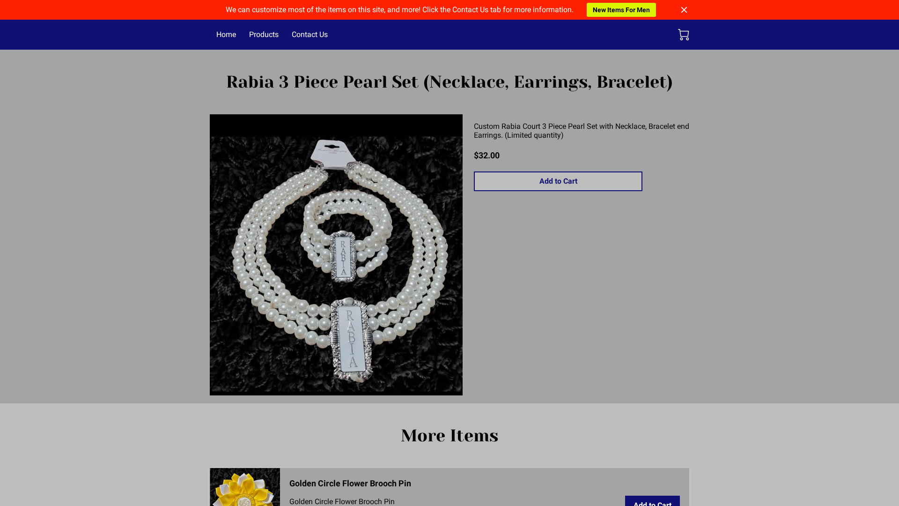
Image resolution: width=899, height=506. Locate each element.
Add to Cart (558, 181)
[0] (683, 34)
